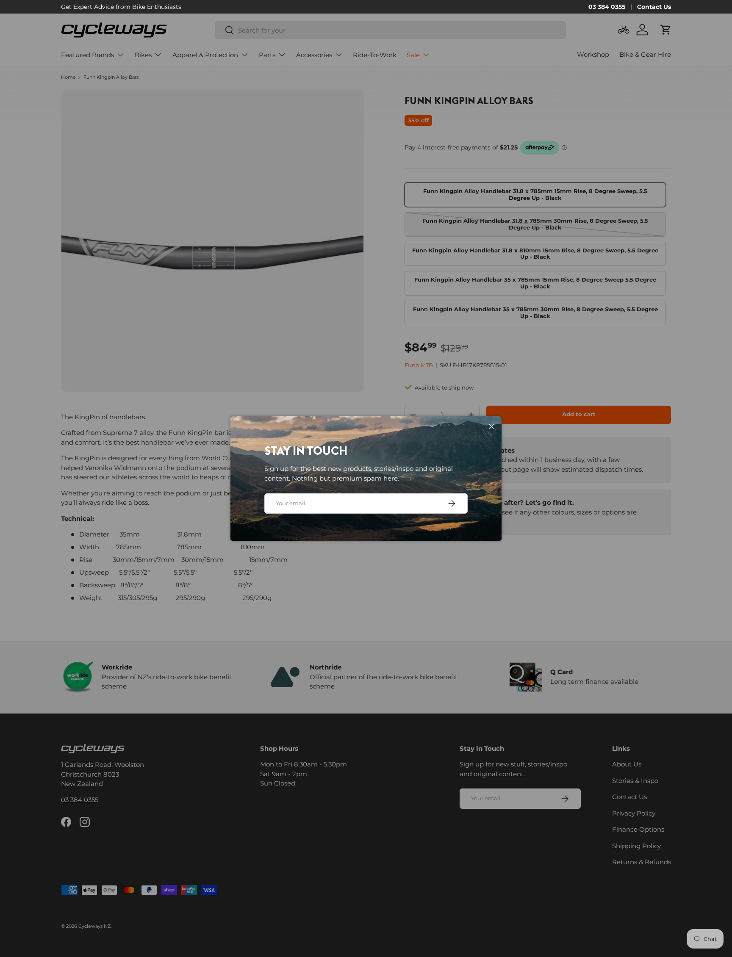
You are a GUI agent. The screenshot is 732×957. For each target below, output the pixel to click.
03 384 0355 (606, 6)
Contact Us (654, 6)
